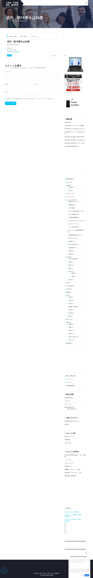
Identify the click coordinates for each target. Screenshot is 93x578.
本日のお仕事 (72, 244)
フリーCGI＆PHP (73, 227)
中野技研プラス (68, 466)
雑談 (70, 254)
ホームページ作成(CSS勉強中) (76, 230)
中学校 (68, 257)
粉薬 (70, 309)
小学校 (68, 289)
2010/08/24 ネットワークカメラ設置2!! (74, 125)
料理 (70, 330)
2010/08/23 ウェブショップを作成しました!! (75, 132)
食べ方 (70, 340)
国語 (70, 262)
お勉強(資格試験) (73, 217)
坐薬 (70, 297)
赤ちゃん (68, 319)
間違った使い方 (73, 336)
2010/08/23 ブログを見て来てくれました (75, 128)
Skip (82, 575)
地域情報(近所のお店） (74, 235)
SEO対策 (71, 204)
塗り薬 (70, 300)
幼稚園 (68, 292)
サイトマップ (69, 379)
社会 (70, 271)
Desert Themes (49, 575)
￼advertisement (70, 385)
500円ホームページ (69, 436)
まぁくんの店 (68, 442)
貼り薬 (70, 313)
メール (35, 84)
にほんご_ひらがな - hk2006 (71, 511)
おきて (68, 182)
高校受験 (68, 343)
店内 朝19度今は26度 (20, 21)
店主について (72, 238)
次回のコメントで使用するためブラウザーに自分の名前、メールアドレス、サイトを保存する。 (30, 98)
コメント (8, 71)
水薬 (70, 303)
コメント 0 (54, 55)
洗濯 (70, 333)
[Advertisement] (75, 46)
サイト (6, 91)
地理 (73, 273)
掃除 (70, 327)
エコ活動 (71, 208)
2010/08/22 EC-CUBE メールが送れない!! (75, 140)
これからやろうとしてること (76, 220)
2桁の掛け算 (68, 122)
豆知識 (70, 251)
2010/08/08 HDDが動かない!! (72, 146)
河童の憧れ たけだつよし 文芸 (73, 472)
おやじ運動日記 (73, 214)
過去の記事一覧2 (71, 409)
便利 (70, 324)
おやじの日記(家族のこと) (75, 211)
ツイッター (33, 36)
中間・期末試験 (73, 259)
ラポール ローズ (69, 463)
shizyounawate (11, 51)
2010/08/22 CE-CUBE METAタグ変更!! (74, 136)
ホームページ (9, 21)
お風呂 (70, 187)
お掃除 (68, 185)
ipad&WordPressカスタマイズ (72, 421)
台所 (70, 190)
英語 (70, 279)
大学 (67, 282)
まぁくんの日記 (70, 200)
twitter (9, 55)
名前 (6, 84)
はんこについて (73, 223)
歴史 (73, 276)
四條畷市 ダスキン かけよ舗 (72, 469)
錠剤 (70, 316)
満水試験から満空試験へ (71, 475)
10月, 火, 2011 (13, 36)
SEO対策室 (67, 439)
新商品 (70, 241)
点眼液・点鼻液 (73, 306)
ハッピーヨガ (68, 460)
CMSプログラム (73, 201)
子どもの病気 (69, 286)
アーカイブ (69, 382)
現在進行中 (72, 247)
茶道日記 (67, 424)
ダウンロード (69, 193)
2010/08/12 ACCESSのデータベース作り (75, 143)
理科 (70, 268)
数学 (70, 265)
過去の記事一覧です (69, 407)
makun (18, 51)
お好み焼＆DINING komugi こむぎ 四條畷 (75, 455)
